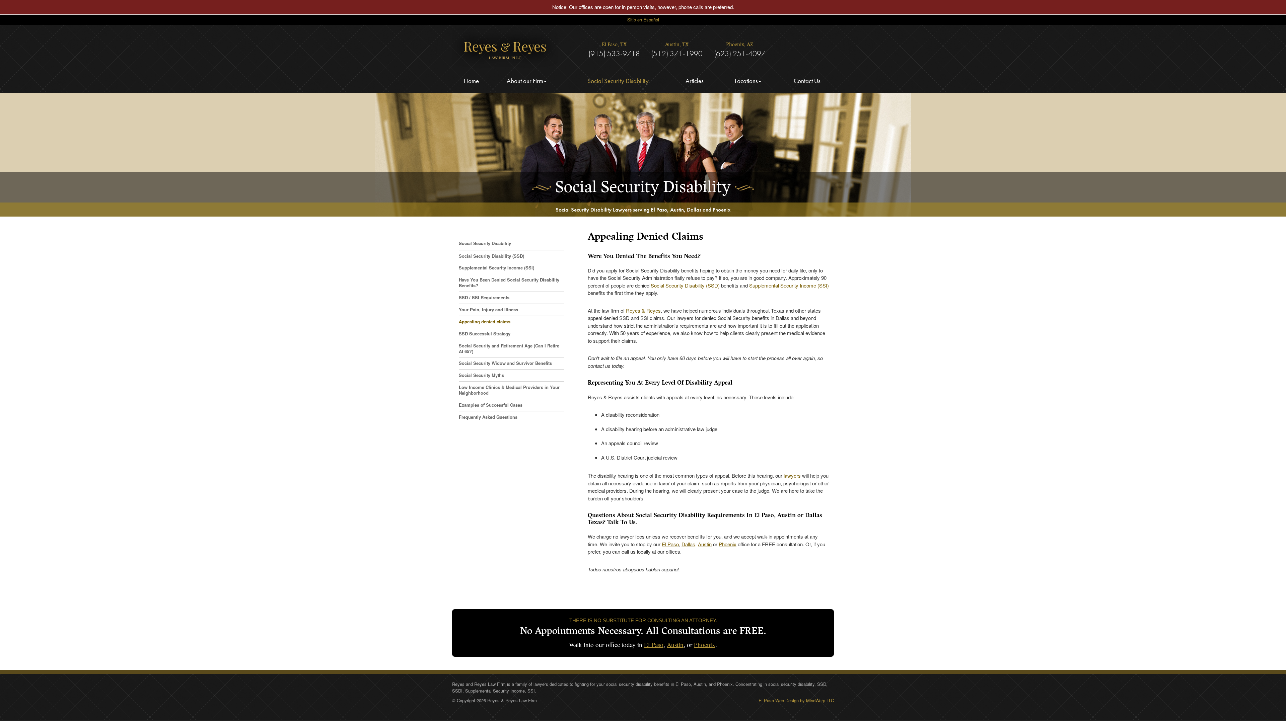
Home (471, 81)
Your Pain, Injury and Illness (488, 309)
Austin (705, 544)
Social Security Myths (481, 375)
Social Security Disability (618, 81)
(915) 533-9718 (614, 54)
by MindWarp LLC (817, 700)
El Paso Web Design (779, 700)
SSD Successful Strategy (484, 333)
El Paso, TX (614, 45)
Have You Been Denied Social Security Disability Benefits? (509, 282)
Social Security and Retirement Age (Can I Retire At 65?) (509, 348)
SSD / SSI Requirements (484, 297)
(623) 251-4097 (740, 54)
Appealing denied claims (484, 321)
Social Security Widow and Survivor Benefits (505, 363)
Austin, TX (677, 45)
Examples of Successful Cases (490, 405)
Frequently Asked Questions (488, 417)
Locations (746, 81)
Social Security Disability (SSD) (685, 285)
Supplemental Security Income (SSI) (789, 285)
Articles (695, 81)
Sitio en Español (643, 19)
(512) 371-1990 (677, 54)
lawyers (792, 475)
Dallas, (689, 544)
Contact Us (807, 81)
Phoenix (727, 544)
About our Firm (525, 81)
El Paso (670, 544)
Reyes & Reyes (643, 310)
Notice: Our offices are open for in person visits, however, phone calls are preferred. (643, 6)
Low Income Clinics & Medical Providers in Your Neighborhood (509, 390)
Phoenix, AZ (739, 45)
